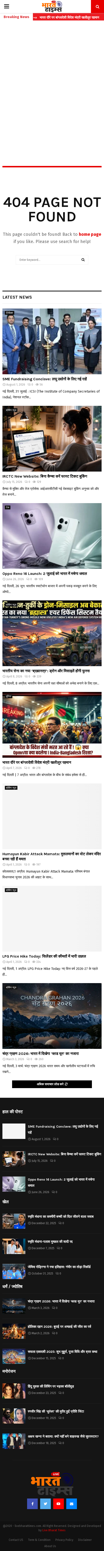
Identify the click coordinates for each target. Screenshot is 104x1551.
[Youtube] (58, 1503)
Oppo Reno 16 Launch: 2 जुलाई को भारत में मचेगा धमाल (44, 573)
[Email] (71, 1503)
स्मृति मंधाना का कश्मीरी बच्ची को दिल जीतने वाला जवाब (61, 1217)
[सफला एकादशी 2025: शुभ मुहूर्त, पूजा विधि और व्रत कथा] (13, 1356)
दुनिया (8, 696)
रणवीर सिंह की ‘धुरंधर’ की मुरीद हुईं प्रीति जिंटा (56, 1411)
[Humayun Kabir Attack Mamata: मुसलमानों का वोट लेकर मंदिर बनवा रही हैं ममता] (52, 816)
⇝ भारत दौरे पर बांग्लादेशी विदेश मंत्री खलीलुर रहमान (48, 17)
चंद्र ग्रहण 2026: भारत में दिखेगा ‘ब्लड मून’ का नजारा (40, 1053)
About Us (50, 1546)
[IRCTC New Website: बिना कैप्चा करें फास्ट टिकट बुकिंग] (52, 439)
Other (9, 312)
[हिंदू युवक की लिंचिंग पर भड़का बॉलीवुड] (13, 1391)
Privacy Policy (64, 1540)
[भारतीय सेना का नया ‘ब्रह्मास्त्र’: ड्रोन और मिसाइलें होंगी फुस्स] (52, 633)
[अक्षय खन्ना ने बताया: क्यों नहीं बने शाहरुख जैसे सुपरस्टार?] (13, 1441)
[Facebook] (32, 1503)
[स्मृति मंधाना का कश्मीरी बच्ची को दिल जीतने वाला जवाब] (13, 1221)
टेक (7, 507)
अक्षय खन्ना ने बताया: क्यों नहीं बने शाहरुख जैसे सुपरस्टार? (63, 1436)
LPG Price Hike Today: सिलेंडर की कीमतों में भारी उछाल (44, 956)
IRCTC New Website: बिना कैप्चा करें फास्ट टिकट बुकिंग (44, 476)
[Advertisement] (52, 83)
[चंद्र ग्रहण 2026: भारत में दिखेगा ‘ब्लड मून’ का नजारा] (52, 1016)
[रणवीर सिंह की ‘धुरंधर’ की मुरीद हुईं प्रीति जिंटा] (13, 1416)
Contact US (16, 1540)
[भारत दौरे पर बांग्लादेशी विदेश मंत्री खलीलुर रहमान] (52, 725)
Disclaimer (85, 1540)
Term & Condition (39, 1540)
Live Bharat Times (54, 1530)
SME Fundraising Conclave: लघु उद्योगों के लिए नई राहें (44, 379)
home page (90, 234)
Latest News (17, 297)
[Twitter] (45, 1503)
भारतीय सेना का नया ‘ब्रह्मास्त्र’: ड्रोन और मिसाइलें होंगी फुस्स (46, 671)
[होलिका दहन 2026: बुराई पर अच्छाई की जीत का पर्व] (13, 1331)
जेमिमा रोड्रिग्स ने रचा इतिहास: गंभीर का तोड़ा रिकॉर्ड (59, 1267)
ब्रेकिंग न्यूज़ (11, 410)
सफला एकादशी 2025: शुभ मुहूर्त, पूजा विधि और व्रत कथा (62, 1352)
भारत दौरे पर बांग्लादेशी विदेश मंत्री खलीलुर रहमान (36, 762)
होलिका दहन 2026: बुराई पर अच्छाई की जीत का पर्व (59, 1327)
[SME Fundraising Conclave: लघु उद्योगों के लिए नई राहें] (52, 341)
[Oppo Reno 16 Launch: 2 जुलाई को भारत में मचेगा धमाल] (52, 536)
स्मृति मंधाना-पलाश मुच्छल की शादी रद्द (50, 1242)
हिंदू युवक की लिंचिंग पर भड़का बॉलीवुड (51, 1386)
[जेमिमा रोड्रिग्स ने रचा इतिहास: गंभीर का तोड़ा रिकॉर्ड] (13, 1271)
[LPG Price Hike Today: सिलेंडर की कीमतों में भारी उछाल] (52, 919)
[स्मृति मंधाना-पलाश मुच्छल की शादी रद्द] (13, 1246)
